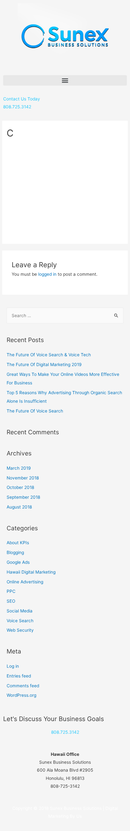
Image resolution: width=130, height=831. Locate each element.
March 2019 (19, 468)
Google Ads (18, 562)
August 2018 (19, 506)
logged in (47, 274)
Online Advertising (25, 581)
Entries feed (19, 675)
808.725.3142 (65, 732)
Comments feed (23, 685)
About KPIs (18, 542)
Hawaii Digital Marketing (31, 572)
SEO (11, 601)
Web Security (20, 630)
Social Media (19, 610)
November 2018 (23, 477)
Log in (13, 666)
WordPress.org (21, 695)
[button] (65, 80)
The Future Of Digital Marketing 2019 (44, 364)
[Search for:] (65, 315)
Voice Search (20, 620)
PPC (11, 591)
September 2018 (23, 497)
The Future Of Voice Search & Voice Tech (49, 354)
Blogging (15, 552)
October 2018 (20, 487)
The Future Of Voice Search (35, 410)
